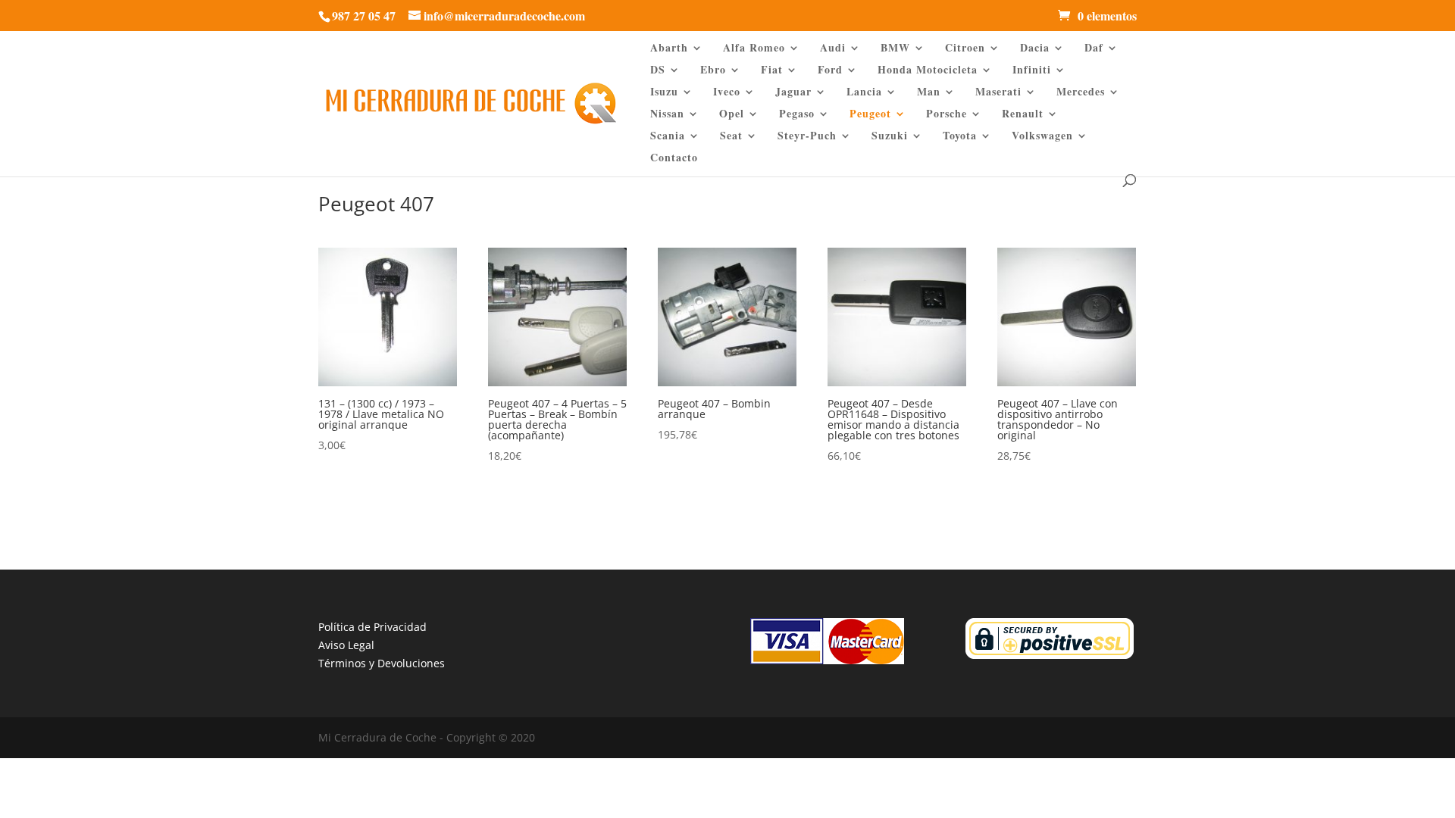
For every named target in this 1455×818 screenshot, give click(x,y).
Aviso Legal (346, 645)
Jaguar (793, 92)
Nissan (667, 114)
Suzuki (889, 136)
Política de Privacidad (372, 627)
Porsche (946, 114)
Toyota (960, 136)
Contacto (674, 158)
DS (657, 70)
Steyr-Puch (807, 136)
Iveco (726, 92)
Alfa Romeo (754, 48)
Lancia (864, 92)
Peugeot (870, 114)
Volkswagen (1042, 136)
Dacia (1035, 48)
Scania (667, 136)
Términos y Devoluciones (381, 663)
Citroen (965, 48)
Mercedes (1080, 92)
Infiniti (1031, 70)
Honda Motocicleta (928, 70)
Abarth (669, 48)
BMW (895, 48)
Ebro (713, 70)
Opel (731, 114)
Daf (1093, 48)
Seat (731, 136)
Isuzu (664, 92)
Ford (830, 70)
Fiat (772, 70)
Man (928, 92)
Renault (1023, 114)
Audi (833, 48)
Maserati (998, 92)
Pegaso (797, 114)
